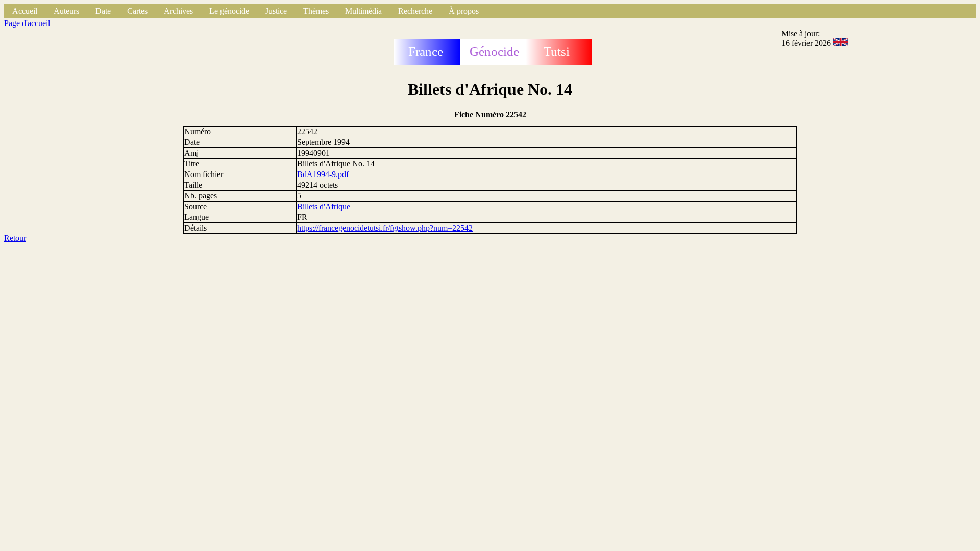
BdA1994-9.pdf (323, 174)
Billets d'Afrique (323, 206)
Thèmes (316, 11)
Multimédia (363, 11)
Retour (15, 238)
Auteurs (66, 11)
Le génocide (229, 11)
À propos (464, 11)
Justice (276, 11)
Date (103, 11)
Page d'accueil (27, 23)
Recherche (415, 11)
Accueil (24, 11)
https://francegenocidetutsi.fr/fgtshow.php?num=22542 (385, 227)
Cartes (137, 11)
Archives (178, 11)
